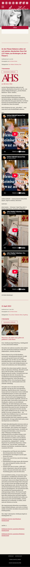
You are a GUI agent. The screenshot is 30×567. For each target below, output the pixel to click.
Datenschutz (18, 556)
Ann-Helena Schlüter (13, 61)
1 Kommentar (5, 319)
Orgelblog (25, 314)
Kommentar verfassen (9, 72)
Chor (20, 64)
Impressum (11, 556)
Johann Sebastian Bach (16, 314)
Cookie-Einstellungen (15, 559)
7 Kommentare (6, 68)
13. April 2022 (6, 306)
